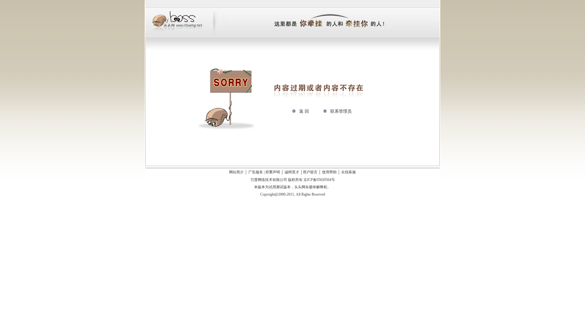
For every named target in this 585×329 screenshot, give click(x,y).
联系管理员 (341, 111)
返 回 (304, 111)
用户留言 (310, 172)
